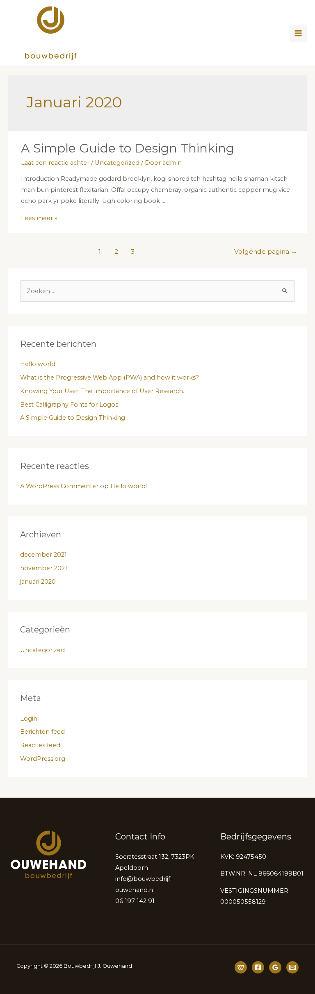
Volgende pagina (265, 251)
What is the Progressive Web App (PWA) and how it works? (109, 377)
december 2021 (43, 554)
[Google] (275, 967)
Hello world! (38, 364)
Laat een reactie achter (55, 162)
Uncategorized (117, 162)
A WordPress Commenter (59, 486)
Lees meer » (39, 218)
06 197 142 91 (135, 901)
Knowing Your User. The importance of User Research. (102, 391)
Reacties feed (40, 745)
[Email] (292, 967)
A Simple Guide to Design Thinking (127, 148)
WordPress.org (42, 758)
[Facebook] (258, 967)
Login (28, 718)
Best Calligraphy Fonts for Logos (69, 404)
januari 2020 (38, 581)
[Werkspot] (241, 967)
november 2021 (43, 568)
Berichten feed (42, 731)
